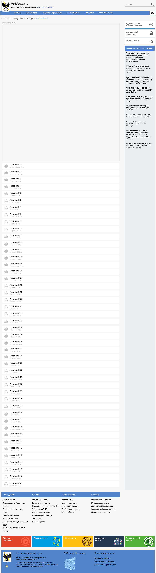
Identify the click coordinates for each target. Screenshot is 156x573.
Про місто (89, 13)
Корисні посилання (11, 515)
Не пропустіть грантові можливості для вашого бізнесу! (136, 123)
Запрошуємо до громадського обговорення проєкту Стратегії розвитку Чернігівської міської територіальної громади (139, 80)
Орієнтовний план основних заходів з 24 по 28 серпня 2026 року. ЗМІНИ (139, 90)
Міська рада (31, 13)
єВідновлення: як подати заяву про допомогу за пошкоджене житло (139, 99)
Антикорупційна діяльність (102, 506)
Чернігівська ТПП (39, 509)
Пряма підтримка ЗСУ (100, 512)
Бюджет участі (9, 500)
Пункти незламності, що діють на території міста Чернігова (138, 116)
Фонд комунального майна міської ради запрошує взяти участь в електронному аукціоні (138, 69)
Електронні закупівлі (41, 512)
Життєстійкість (68, 512)
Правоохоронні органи (101, 500)
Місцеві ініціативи (39, 500)
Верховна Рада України (104, 561)
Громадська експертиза (12, 509)
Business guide (38, 522)
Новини (17, 13)
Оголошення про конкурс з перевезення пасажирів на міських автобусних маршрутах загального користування (137, 57)
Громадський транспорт (132, 33)
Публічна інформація (52, 13)
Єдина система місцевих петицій (134, 25)
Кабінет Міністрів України (105, 565)
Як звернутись (73, 13)
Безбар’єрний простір (71, 509)
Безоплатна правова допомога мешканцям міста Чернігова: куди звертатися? (139, 145)
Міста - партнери (69, 503)
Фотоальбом (67, 500)
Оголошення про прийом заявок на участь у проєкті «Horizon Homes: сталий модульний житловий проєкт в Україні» (139, 134)
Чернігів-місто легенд (71, 506)
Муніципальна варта (100, 503)
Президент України (102, 558)
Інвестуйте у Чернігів (41, 503)
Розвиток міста (105, 13)
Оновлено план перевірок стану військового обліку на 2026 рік (137, 108)
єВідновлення (132, 41)
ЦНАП (5, 512)
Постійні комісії (42, 19)
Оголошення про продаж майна (45, 506)
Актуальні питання (10, 518)
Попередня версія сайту (45, 7)
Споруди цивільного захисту (103, 509)
